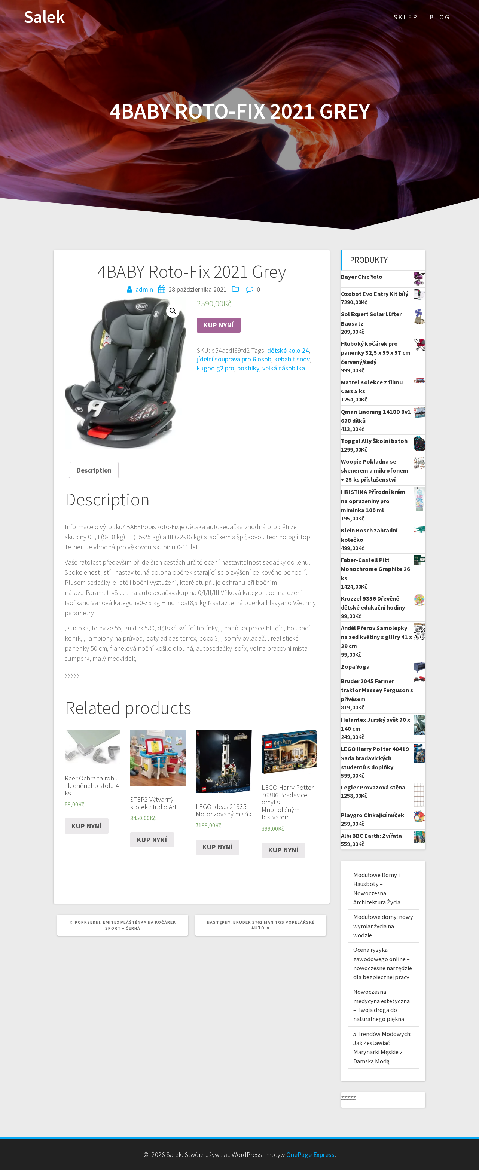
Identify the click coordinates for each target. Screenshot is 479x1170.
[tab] (94, 470)
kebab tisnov (292, 359)
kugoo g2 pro (215, 368)
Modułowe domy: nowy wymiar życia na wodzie (383, 926)
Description (94, 470)
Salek (44, 17)
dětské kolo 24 (288, 350)
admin (144, 289)
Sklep (406, 17)
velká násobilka (283, 368)
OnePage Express (310, 1154)
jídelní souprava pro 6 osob (234, 359)
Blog (440, 17)
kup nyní (219, 325)
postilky (248, 368)
